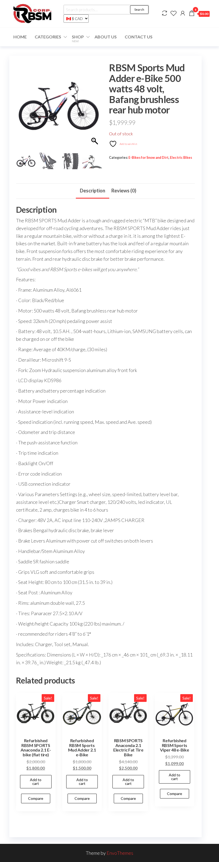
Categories (48, 36)
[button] (95, 108)
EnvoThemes (120, 853)
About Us (106, 36)
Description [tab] (92, 190)
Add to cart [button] (35, 781)
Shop (78, 38)
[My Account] (182, 13)
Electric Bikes (181, 158)
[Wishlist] (173, 13)
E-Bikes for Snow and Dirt (148, 158)
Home (20, 36)
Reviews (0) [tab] (123, 190)
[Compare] (164, 13)
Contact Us (138, 36)
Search (139, 9)
